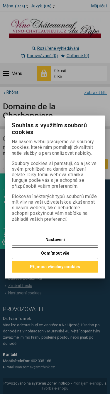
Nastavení (55, 239)
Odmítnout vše (55, 253)
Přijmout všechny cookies (55, 266)
